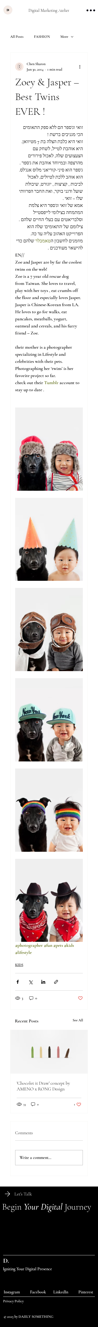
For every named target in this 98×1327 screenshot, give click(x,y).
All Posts (17, 36)
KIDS (19, 965)
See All (78, 1020)
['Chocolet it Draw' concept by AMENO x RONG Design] (49, 1052)
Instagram (12, 1292)
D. (6, 1261)
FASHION (42, 36)
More (64, 36)
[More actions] (80, 67)
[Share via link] (56, 981)
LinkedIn (60, 1292)
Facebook (38, 1292)
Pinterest (85, 1292)
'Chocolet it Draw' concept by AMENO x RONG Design (43, 1086)
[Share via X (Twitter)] (30, 981)
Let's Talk (23, 1194)
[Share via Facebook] (17, 981)
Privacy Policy (13, 1301)
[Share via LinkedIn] (43, 981)
